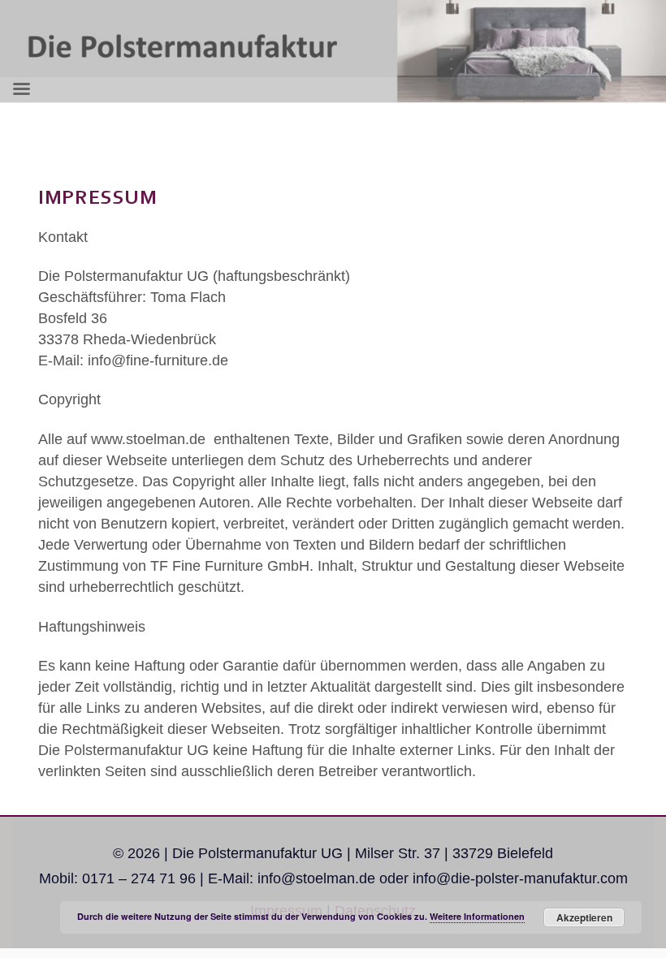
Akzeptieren (584, 917)
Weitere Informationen (477, 916)
